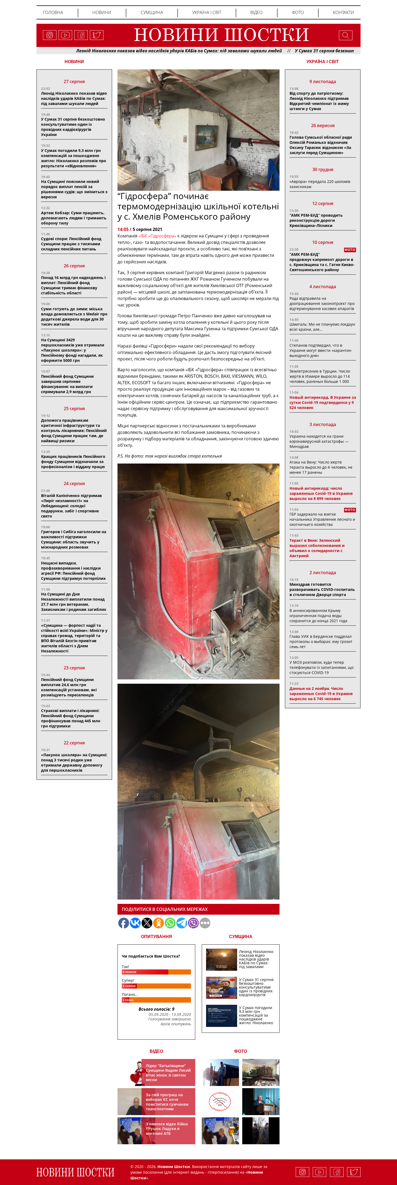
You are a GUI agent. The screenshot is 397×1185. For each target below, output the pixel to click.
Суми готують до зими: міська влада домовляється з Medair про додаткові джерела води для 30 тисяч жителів (74, 316)
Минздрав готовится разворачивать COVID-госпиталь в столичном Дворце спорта (322, 589)
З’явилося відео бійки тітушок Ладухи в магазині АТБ (167, 1128)
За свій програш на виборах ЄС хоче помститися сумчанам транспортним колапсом (167, 1104)
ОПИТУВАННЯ (156, 936)
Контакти (343, 12)
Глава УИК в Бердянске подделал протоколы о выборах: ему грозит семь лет (321, 641)
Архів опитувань (176, 1023)
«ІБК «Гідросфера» (157, 236)
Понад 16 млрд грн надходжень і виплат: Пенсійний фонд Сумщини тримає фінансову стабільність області (73, 285)
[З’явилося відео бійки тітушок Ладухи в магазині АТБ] (220, 1130)
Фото (298, 12)
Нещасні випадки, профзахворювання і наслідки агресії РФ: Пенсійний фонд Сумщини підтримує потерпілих (73, 570)
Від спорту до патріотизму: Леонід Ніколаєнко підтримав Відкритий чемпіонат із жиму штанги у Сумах (319, 101)
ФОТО (240, 1051)
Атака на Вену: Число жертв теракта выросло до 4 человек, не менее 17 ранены (321, 467)
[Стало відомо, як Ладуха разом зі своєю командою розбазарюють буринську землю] (220, 1072)
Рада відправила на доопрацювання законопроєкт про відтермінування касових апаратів (322, 303)
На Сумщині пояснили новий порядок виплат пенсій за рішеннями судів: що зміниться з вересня (74, 189)
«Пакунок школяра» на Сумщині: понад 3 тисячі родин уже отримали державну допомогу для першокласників (74, 762)
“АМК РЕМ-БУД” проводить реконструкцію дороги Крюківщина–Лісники (316, 220)
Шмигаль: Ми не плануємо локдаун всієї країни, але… (322, 327)
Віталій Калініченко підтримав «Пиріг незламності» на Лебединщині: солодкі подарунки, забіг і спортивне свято (71, 506)
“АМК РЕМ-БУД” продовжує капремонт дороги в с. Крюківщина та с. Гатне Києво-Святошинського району (322, 262)
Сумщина (152, 12)
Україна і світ (206, 12)
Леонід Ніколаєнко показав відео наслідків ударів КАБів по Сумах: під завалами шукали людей (129, 51)
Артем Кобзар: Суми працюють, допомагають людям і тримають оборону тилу (73, 218)
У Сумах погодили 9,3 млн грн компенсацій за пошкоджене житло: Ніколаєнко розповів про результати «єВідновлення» (73, 158)
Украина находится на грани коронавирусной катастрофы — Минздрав (319, 441)
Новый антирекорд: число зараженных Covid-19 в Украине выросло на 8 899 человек (321, 493)
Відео (256, 12)
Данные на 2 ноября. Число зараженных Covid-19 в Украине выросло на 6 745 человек (321, 693)
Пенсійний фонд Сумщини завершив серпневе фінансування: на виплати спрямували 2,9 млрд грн (67, 384)
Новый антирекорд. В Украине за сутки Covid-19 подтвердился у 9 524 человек (323, 402)
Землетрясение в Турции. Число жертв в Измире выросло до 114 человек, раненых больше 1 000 (320, 376)
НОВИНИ (74, 61)
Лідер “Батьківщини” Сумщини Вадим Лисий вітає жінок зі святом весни (168, 1072)
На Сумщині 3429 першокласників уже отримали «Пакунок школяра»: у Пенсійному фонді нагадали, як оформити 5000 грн (72, 350)
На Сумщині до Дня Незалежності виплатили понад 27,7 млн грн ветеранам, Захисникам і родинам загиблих (73, 601)
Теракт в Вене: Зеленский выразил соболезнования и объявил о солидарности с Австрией (317, 548)
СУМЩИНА (241, 936)
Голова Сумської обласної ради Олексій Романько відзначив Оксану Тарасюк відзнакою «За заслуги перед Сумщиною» (321, 145)
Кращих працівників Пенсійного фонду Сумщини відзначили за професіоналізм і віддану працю (73, 461)
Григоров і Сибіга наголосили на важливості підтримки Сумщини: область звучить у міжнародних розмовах (73, 539)
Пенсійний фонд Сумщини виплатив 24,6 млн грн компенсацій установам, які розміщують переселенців (69, 687)
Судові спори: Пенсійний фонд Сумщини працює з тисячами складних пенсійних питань (71, 243)
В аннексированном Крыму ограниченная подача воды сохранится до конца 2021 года (318, 615)
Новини (101, 12)
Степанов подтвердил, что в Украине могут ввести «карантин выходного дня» (320, 350)
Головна (53, 12)
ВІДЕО (156, 1051)
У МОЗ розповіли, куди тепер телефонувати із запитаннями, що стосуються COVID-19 (322, 667)
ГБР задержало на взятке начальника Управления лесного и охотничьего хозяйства (322, 519)
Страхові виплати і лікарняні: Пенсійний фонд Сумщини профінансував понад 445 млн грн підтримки (70, 718)
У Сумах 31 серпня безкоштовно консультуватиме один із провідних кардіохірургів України (73, 127)
